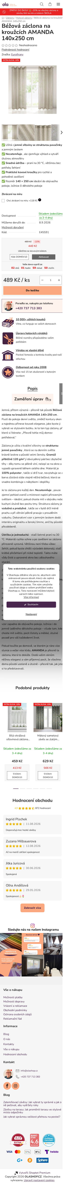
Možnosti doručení (13, 229)
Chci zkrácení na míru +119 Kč (23, 198)
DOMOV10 (18, 258)
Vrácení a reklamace (15, 1014)
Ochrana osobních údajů (17, 1023)
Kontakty (8, 1053)
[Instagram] (15, 1095)
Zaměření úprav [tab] (27, 400)
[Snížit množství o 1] (39, 281)
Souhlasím (33, 604)
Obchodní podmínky (15, 1019)
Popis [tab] (31, 390)
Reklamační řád (12, 1027)
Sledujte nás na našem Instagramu (32, 940)
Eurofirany (17, 54)
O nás (6, 1048)
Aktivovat (42, 258)
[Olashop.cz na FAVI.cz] (17, 1152)
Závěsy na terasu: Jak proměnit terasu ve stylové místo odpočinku (27, 1120)
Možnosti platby (12, 1006)
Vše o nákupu (11, 1058)
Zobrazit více (31, 918)
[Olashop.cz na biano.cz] (33, 1152)
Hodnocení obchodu (31, 811)
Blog (6, 1043)
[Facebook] (7, 1095)
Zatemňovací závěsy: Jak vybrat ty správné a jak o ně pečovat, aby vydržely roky (29, 1113)
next (59, 732)
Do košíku (31, 292)
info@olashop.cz (29, 1079)
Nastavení (31, 614)
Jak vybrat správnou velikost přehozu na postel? (27, 1127)
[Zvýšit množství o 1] (56, 281)
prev (3, 732)
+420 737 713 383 (29, 310)
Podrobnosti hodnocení (15, 50)
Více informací (31, 597)
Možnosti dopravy (13, 1010)
